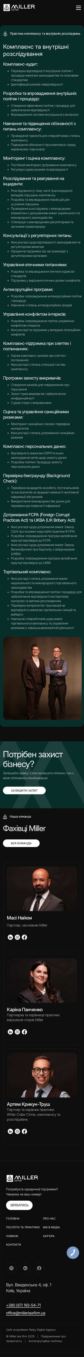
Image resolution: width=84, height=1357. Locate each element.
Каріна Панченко (25, 1009)
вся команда (21, 843)
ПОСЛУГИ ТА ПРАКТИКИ (23, 1227)
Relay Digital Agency (42, 1329)
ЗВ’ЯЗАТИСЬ (19, 1205)
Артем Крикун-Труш (28, 1104)
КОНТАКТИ (13, 1244)
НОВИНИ (12, 1236)
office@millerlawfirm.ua (25, 1313)
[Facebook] (39, 1268)
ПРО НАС (49, 1218)
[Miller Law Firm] (22, 1178)
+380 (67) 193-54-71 (23, 1305)
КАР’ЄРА (49, 1236)
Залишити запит (24, 790)
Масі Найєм (19, 918)
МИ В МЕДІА (51, 1227)
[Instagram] (11, 1268)
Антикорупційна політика (45, 1341)
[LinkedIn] (25, 1268)
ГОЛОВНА (13, 1218)
